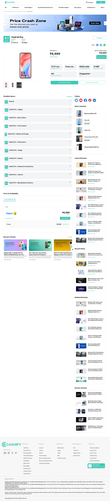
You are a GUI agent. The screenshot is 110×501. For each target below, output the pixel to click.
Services (25, 444)
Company (41, 444)
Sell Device (59, 444)
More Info (91, 444)
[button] (100, 2)
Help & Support (76, 444)
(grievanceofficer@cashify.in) (12, 487)
